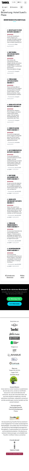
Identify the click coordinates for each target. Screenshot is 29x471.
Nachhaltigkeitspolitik (16, 407)
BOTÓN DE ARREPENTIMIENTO (14, 453)
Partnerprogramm (16, 405)
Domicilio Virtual (14, 374)
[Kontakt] (21, 7)
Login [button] (5, 7)
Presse (16, 411)
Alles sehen (22, 276)
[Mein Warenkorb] (4, 10)
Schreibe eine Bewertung (10, 276)
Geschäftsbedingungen (16, 409)
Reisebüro (14, 7)
